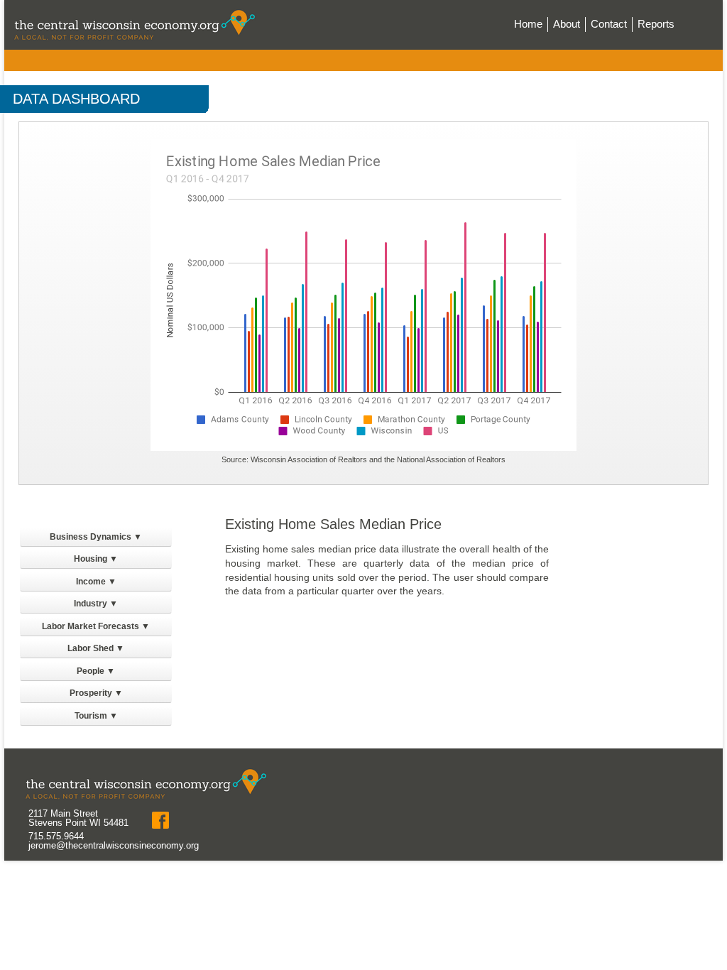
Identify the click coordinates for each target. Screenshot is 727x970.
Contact (609, 24)
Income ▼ (96, 582)
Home (528, 24)
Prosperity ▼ (96, 693)
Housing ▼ (96, 559)
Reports (656, 24)
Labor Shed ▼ (95, 648)
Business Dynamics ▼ (96, 537)
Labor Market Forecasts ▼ (96, 626)
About (566, 24)
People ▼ (96, 671)
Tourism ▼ (96, 716)
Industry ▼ (96, 604)
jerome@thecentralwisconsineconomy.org (113, 845)
